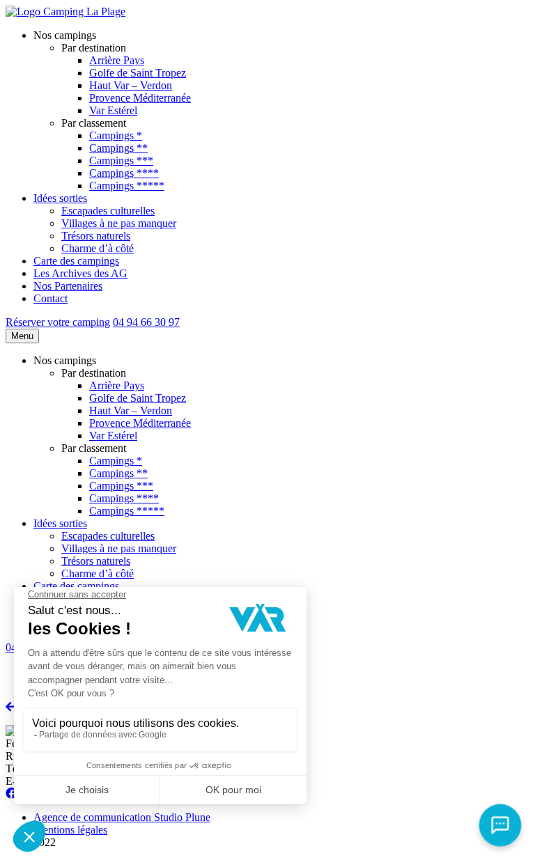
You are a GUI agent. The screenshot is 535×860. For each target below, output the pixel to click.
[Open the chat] (500, 825)
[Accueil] (65, 11)
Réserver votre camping (58, 322)
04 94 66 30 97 (146, 322)
